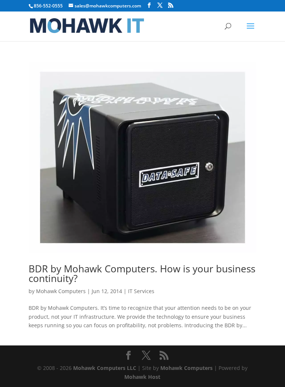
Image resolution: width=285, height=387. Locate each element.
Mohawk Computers (61, 291)
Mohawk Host (142, 376)
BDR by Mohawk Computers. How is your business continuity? (142, 273)
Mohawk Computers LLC (104, 367)
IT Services (141, 291)
